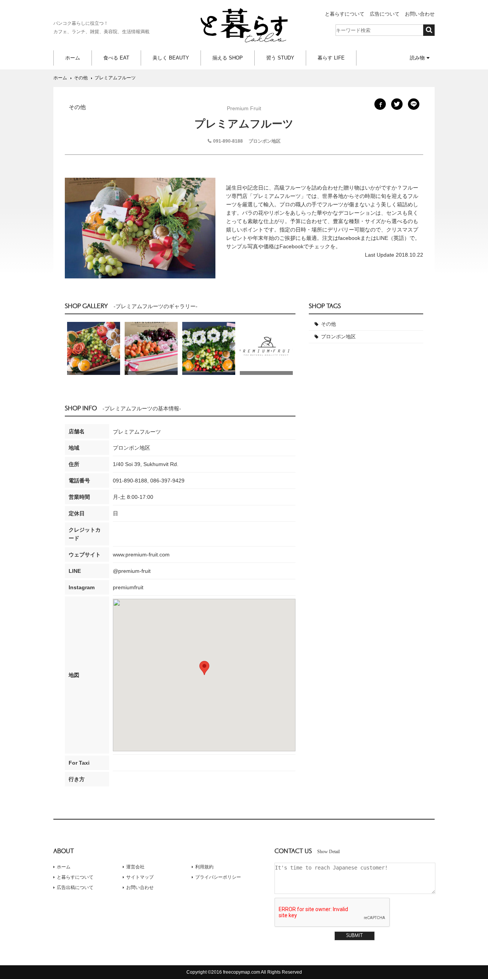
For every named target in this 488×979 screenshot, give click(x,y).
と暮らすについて (344, 14)
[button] (204, 668)
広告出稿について (75, 887)
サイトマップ (140, 877)
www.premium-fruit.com (141, 554)
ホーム (72, 58)
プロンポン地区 (338, 336)
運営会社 (135, 867)
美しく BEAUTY (170, 58)
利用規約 (204, 867)
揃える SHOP (227, 58)
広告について (385, 14)
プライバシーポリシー (218, 877)
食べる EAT (116, 58)
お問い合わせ (420, 14)
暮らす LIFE (331, 58)
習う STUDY (280, 58)
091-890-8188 (228, 141)
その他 (328, 324)
